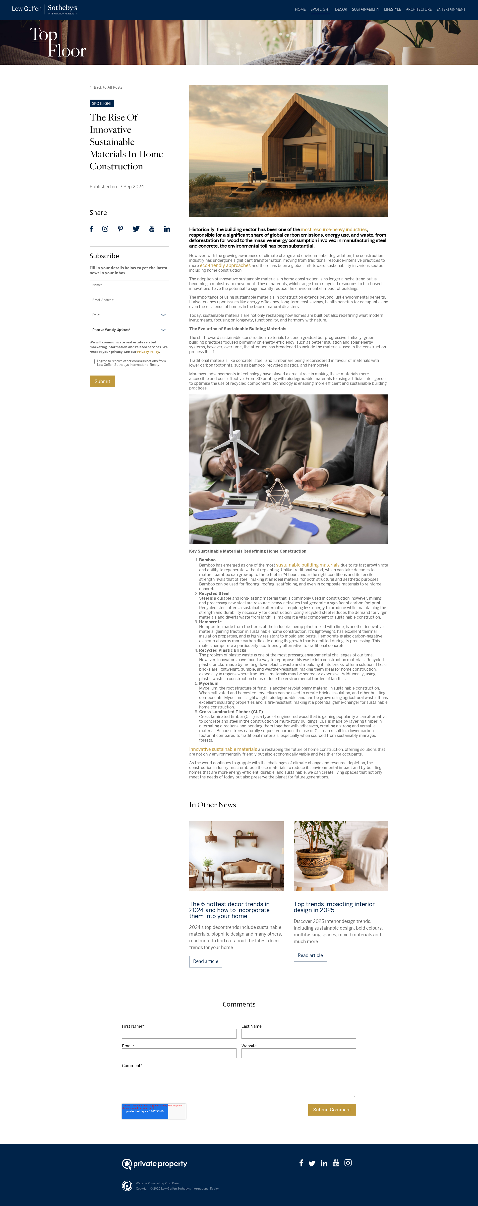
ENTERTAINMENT (451, 9)
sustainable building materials (308, 565)
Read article (205, 961)
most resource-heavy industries (334, 229)
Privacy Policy (148, 351)
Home (300, 9)
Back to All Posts (108, 87)
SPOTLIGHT (320, 9)
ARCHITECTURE (419, 9)
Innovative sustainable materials (223, 749)
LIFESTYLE (392, 9)
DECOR (341, 9)
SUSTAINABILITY (365, 9)
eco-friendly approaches (225, 265)
